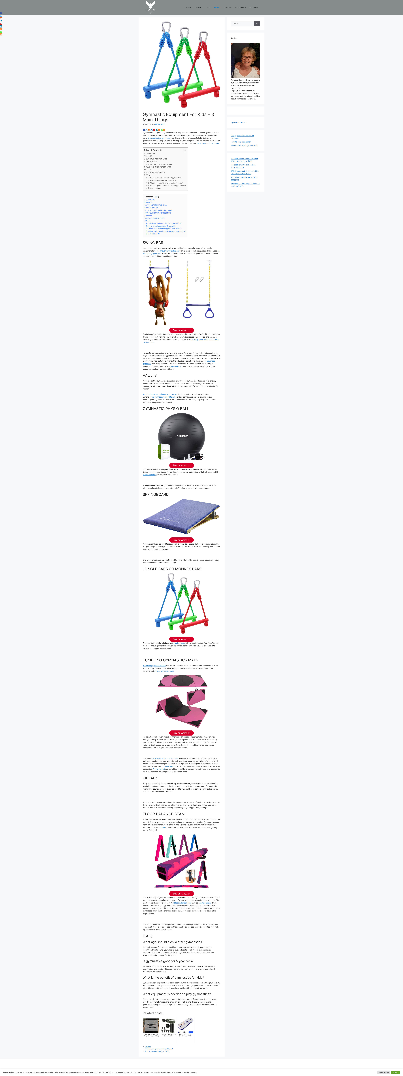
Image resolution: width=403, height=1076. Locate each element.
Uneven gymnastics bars (170, 251)
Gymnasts (198, 7)
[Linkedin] (151, 130)
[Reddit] (149, 130)
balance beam (170, 766)
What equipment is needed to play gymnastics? (168, 186)
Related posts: (155, 188)
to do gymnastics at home (208, 143)
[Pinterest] (154, 130)
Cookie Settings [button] (384, 1072)
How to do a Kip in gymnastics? (244, 145)
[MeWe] (157, 130)
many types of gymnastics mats (164, 758)
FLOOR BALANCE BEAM (155, 172)
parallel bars (176, 366)
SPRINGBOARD (151, 162)
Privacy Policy (240, 7)
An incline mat (159, 769)
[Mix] (159, 130)
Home (188, 7)
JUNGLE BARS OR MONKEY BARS (159, 164)
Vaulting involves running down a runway (160, 394)
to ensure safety (149, 475)
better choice (205, 903)
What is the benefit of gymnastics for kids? (166, 183)
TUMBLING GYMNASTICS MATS (158, 167)
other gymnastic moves (164, 671)
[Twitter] (146, 130)
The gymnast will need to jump (164, 397)
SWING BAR (150, 153)
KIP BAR (148, 170)
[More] (164, 130)
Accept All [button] (396, 1072)
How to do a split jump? (241, 142)
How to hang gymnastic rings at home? (159, 1049)
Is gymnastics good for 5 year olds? (163, 180)
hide (156, 197)
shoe (163, 827)
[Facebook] (144, 130)
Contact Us (254, 7)
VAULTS (149, 156)
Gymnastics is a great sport (159, 138)
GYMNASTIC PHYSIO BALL (156, 159)
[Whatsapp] (162, 130)
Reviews (217, 7)
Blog (208, 7)
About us (228, 7)
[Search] (257, 23)
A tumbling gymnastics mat (154, 666)
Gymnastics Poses (238, 122)
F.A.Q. (148, 175)
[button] (183, 150)
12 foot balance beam (182, 903)
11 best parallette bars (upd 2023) (157, 1051)
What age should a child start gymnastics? (165, 178)
